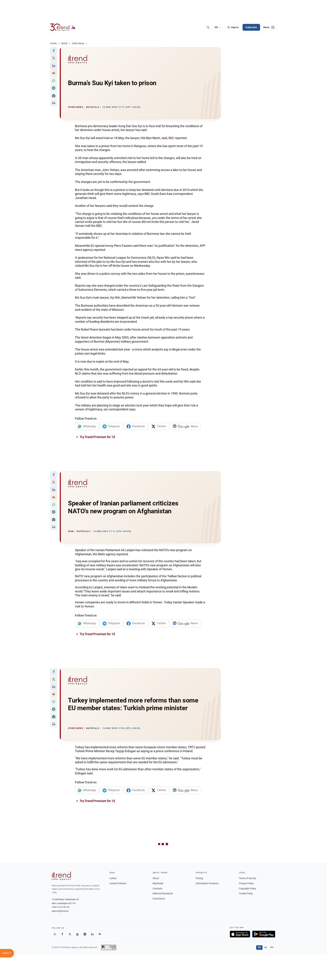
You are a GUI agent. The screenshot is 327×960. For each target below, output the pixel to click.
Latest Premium (118, 883)
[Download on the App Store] (240, 934)
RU (271, 947)
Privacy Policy (246, 883)
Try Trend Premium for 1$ (97, 437)
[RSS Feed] (100, 934)
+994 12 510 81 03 (60, 907)
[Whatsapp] (55, 934)
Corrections (159, 898)
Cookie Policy (246, 893)
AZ (265, 947)
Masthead (158, 883)
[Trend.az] (62, 27)
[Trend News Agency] (61, 876)
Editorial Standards (163, 893)
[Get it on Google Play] (263, 934)
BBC (171, 138)
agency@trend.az (60, 911)
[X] (70, 934)
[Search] (208, 27)
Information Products (207, 883)
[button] (53, 50)
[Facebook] (62, 934)
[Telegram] (85, 934)
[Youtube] (77, 934)
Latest (113, 878)
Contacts (157, 888)
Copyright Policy (247, 888)
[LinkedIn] (92, 934)
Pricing (199, 878)
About (156, 878)
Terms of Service (247, 878)
